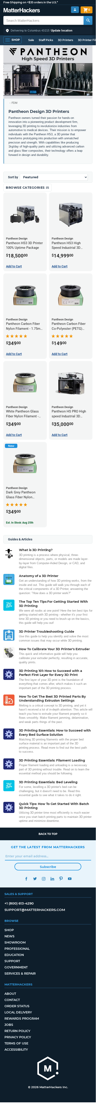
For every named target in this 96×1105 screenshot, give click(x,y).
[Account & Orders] (75, 9)
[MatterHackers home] (21, 11)
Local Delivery (18, 1012)
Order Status (16, 1006)
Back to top (48, 834)
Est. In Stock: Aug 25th (19, 522)
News (9, 936)
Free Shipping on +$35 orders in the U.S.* (30, 2)
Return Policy (17, 1031)
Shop (9, 930)
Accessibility (16, 1050)
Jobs (8, 1025)
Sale (31, 40)
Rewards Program (21, 1019)
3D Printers (65, 40)
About (10, 994)
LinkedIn (52, 879)
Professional (17, 949)
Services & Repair (20, 973)
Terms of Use (16, 1043)
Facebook (26, 879)
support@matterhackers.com (34, 910)
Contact (12, 1000)
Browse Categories (26, 188)
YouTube (70, 879)
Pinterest (61, 879)
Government (16, 967)
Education (14, 955)
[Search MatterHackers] (88, 20)
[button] (47, 30)
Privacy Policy (17, 1037)
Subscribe (48, 867)
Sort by (13, 177)
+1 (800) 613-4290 (19, 903)
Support (12, 961)
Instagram (43, 879)
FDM (14, 102)
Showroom (15, 942)
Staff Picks (46, 40)
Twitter (35, 879)
